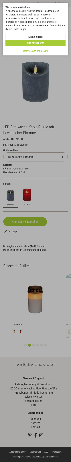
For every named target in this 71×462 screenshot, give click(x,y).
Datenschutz (29, 50)
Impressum (42, 50)
